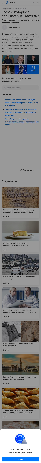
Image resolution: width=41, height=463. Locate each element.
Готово (20, 459)
